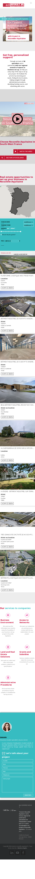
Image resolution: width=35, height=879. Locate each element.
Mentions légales (22, 848)
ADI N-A (23, 823)
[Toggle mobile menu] (31, 3)
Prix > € (10, 241)
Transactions (5, 225)
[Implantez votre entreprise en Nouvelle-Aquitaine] (13, 4)
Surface (3, 228)
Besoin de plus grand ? (9, 234)
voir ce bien (7, 288)
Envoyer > (28, 795)
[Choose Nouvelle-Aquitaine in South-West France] (17, 102)
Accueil (4, 19)
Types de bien (5, 222)
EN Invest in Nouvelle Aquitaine (18, 19)
